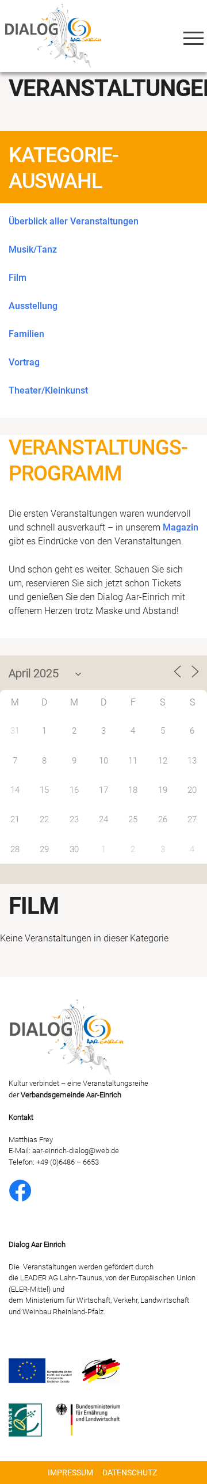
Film (17, 277)
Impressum (70, 1472)
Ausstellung (33, 305)
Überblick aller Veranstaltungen (74, 221)
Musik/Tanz (33, 249)
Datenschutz (129, 1472)
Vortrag (24, 362)
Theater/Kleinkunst (48, 390)
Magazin (180, 527)
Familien (26, 334)
